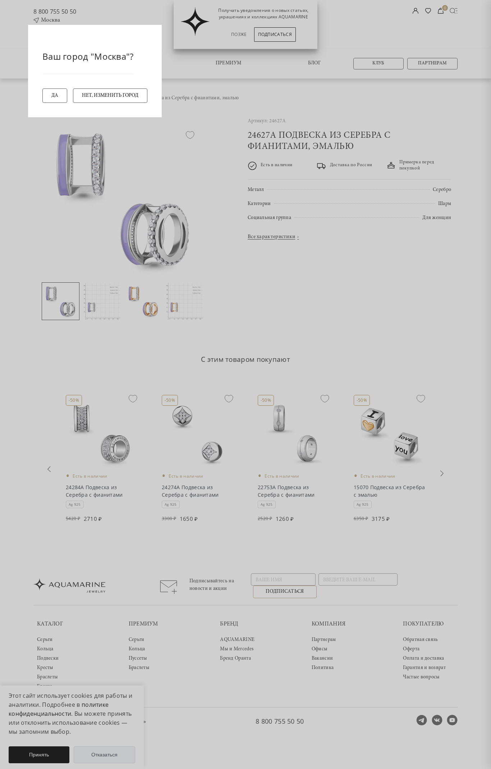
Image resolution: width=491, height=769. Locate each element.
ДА (54, 95)
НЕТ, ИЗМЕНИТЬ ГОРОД (110, 95)
